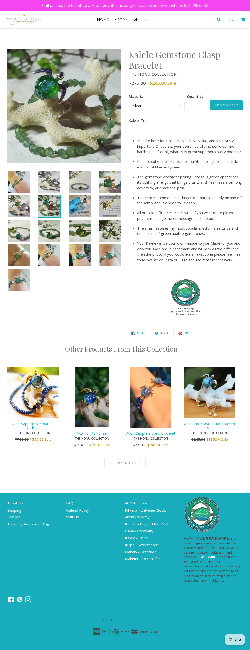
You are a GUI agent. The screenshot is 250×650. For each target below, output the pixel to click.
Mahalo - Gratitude (140, 551)
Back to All (129, 463)
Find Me (14, 516)
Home (103, 19)
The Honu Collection (128, 620)
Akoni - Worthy (137, 516)
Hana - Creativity (139, 530)
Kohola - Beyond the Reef (146, 524)
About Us (142, 19)
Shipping (14, 510)
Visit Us (72, 516)
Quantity (195, 96)
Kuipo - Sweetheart (141, 544)
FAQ (69, 503)
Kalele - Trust (136, 537)
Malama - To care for (142, 558)
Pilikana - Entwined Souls (145, 510)
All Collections (136, 503)
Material (136, 96)
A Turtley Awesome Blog (28, 524)
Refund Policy (77, 510)
